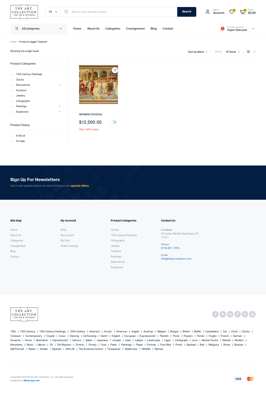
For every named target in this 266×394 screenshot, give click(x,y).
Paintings (21, 106)
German (237, 336)
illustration (42, 340)
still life (70, 349)
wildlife (146, 349)
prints (179, 345)
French (225, 336)
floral (176, 336)
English (116, 336)
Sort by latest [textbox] (196, 52)
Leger (167, 340)
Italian (89, 340)
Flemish (164, 336)
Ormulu (92, 345)
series (32, 349)
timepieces (114, 349)
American (122, 331)
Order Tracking (69, 246)
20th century (78, 331)
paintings (126, 345)
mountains (16, 345)
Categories (113, 28)
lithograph (181, 340)
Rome (227, 345)
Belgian (162, 331)
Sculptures (22, 112)
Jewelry (20, 96)
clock (234, 331)
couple (50, 336)
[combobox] (198, 52)
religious (214, 345)
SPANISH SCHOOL (91, 114)
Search (186, 11)
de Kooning (90, 336)
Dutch (104, 336)
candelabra (212, 331)
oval (104, 345)
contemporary (34, 336)
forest (201, 336)
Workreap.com (32, 380)
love (195, 340)
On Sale (20, 141)
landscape (153, 340)
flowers (188, 336)
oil (51, 345)
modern (239, 340)
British (187, 331)
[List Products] (254, 52)
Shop (64, 230)
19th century (28, 331)
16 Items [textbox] (230, 52)
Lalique (139, 340)
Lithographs (23, 101)
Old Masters (64, 345)
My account (67, 235)
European (130, 336)
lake (128, 340)
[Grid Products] (248, 52)
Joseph (117, 340)
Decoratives (23, 85)
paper (140, 345)
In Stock (20, 136)
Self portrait (17, 349)
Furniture (21, 90)
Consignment (135, 28)
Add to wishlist (115, 70)
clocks (246, 331)
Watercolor (131, 349)
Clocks (20, 80)
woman (159, 349)
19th (13, 331)
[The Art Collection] (24, 12)
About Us (93, 28)
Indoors (77, 340)
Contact (168, 28)
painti (113, 345)
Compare (117, 77)
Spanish (57, 349)
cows (62, 336)
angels (135, 331)
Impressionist (60, 340)
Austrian (149, 331)
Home (77, 28)
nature (42, 345)
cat (225, 331)
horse (28, 340)
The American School (91, 349)
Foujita (213, 336)
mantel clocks (210, 340)
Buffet (198, 331)
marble (226, 340)
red (202, 345)
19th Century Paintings (29, 74)
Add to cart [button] (114, 122)
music (30, 345)
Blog (154, 28)
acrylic (108, 331)
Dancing (75, 336)
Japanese (102, 340)
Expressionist (148, 336)
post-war (166, 345)
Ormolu (80, 345)
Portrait (152, 345)
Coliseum (16, 336)
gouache (15, 340)
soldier (44, 349)
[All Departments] (38, 29)
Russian (239, 345)
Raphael (191, 345)
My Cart (65, 240)
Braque (174, 331)
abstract (94, 331)
